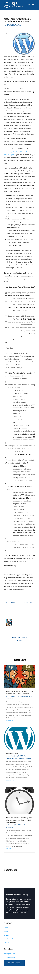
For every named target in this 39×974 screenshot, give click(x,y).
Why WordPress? (12, 753)
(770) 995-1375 (9, 957)
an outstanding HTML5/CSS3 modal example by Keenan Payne (19, 152)
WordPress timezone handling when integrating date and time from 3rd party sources (19, 820)
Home (6, 927)
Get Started (14, 963)
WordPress (18, 25)
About (6, 931)
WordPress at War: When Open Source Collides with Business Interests (19, 692)
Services (7, 935)
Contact (6, 942)
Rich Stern (11, 696)
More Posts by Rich (19, 639)
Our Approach (8, 939)
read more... (11, 720)
